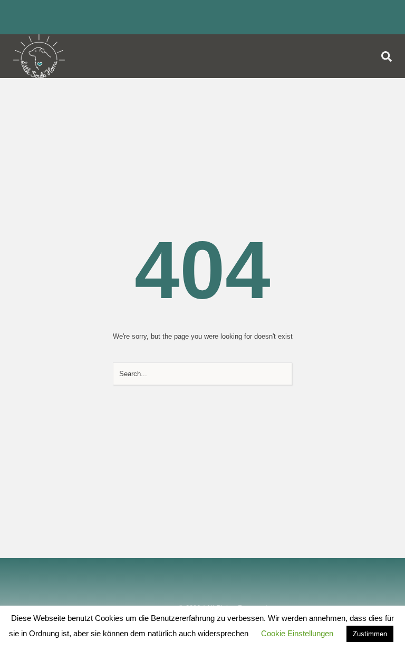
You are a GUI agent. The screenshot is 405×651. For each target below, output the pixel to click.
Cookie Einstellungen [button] (297, 633)
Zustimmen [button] (370, 634)
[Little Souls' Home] (39, 56)
